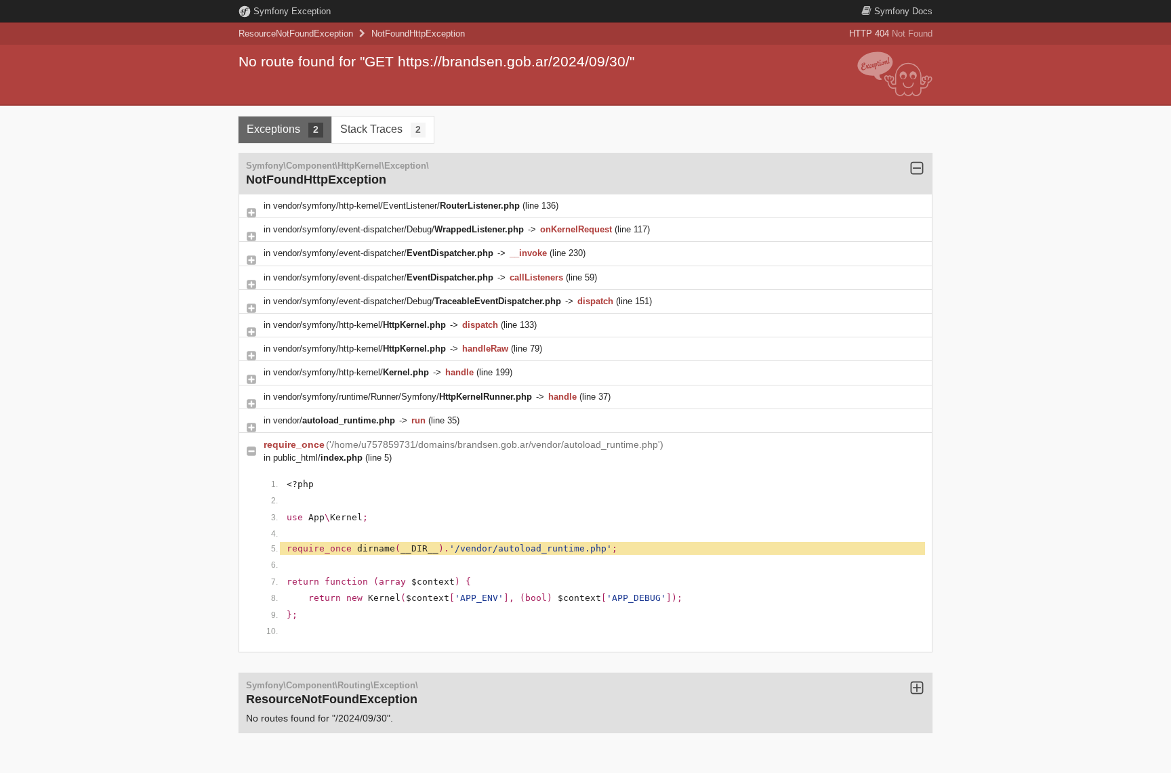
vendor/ (334, 420)
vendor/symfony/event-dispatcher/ (383, 253)
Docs (903, 11)
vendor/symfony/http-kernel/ (359, 325)
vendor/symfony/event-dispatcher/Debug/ (398, 229)
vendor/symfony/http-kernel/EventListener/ (396, 206)
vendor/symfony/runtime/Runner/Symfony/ (402, 397)
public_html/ (318, 458)
